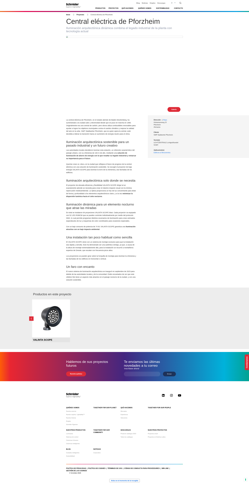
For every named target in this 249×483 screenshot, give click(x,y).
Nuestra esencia (71, 411)
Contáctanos (247, 362)
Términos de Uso (114, 468)
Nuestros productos (75, 430)
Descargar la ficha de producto (51, 334)
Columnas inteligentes (73, 443)
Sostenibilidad (70, 456)
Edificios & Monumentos (162, 152)
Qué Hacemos (127, 8)
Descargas (161, 3)
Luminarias (69, 433)
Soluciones (124, 418)
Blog (138, 3)
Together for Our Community (101, 431)
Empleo (152, 3)
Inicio (68, 14)
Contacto (178, 8)
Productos (100, 8)
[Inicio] (74, 5)
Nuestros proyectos (157, 430)
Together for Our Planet (105, 407)
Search (180, 3)
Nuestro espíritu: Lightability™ (75, 414)
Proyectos (113, 8)
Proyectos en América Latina (156, 437)
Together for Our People (159, 407)
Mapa (165, 120)
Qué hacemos (126, 407)
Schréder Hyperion (72, 424)
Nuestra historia (71, 418)
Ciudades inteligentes (72, 452)
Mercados (124, 411)
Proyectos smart (153, 433)
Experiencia (124, 414)
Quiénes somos (72, 407)
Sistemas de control (72, 437)
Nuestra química (76, 374)
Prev (31, 318)
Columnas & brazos (72, 440)
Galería (174, 109)
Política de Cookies (97, 468)
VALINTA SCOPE (42, 339)
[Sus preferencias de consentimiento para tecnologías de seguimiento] (245, 479)
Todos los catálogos (127, 437)
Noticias (145, 3)
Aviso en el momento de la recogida (124, 481)
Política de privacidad (76, 468)
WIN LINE (165, 468)
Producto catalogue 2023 (128, 433)
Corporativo (97, 452)
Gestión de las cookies (76, 471)
